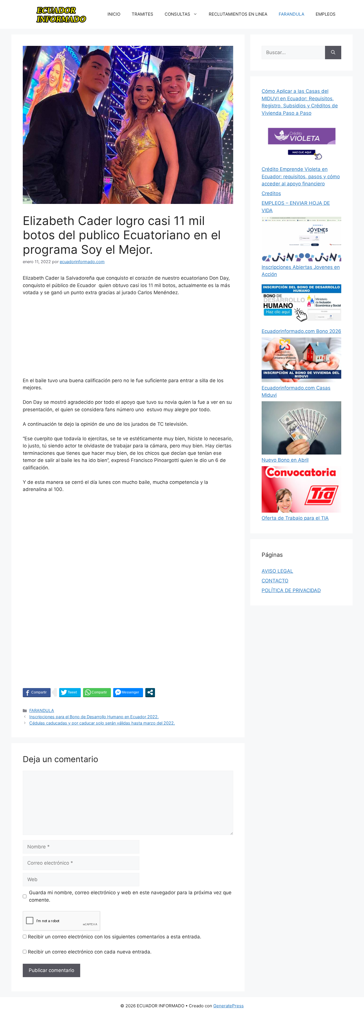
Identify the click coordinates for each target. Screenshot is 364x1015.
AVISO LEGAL (277, 571)
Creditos (271, 193)
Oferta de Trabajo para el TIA (295, 518)
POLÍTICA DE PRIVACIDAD (291, 590)
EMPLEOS (326, 14)
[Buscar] (333, 53)
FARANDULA (291, 14)
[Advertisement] (128, 339)
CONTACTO (275, 581)
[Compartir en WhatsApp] (97, 692)
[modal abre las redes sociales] (150, 692)
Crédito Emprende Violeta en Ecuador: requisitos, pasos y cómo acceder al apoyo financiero (301, 176)
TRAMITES (142, 14)
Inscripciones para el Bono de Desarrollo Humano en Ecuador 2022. (94, 716)
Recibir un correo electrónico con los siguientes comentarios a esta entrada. (114, 937)
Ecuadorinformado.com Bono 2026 (301, 331)
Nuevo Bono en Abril (285, 460)
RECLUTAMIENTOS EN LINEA (238, 14)
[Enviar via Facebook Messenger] (128, 692)
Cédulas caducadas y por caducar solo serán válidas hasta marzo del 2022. (102, 723)
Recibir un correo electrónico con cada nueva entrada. (90, 952)
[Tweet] (70, 692)
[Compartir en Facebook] (37, 692)
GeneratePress (228, 1005)
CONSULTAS (177, 14)
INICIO (113, 14)
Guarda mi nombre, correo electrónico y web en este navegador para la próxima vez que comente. (130, 896)
